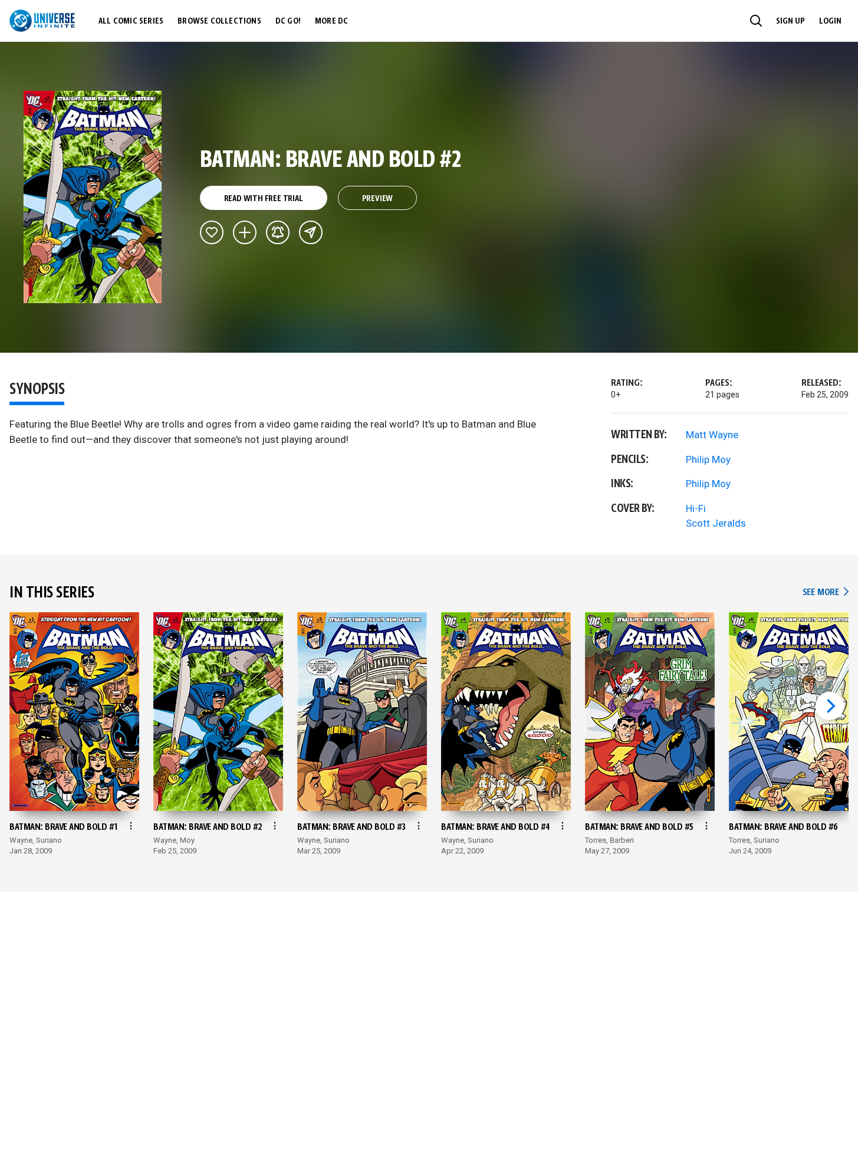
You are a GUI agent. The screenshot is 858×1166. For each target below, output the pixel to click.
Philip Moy (708, 459)
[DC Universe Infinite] (42, 20)
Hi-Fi (696, 508)
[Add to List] (245, 232)
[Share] (311, 232)
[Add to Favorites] (211, 232)
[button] (756, 21)
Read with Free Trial (263, 198)
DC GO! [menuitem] (288, 21)
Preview (377, 198)
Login (830, 21)
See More (826, 592)
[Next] (830, 706)
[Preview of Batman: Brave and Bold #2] (93, 197)
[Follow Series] (278, 232)
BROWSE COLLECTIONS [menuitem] (219, 21)
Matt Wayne (712, 435)
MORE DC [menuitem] (331, 21)
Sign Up (790, 21)
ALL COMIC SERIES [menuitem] (130, 21)
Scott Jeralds (716, 523)
